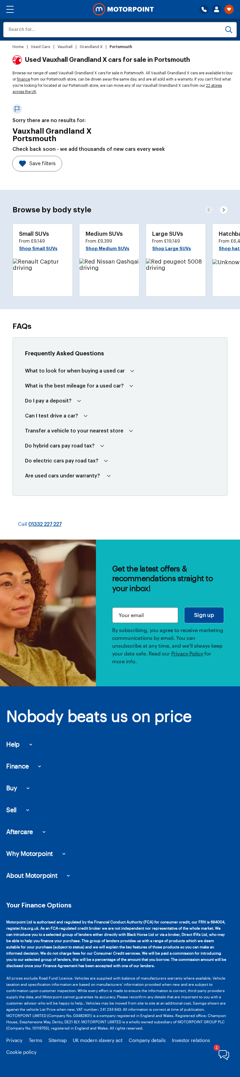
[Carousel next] (208, 210)
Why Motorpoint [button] (29, 853)
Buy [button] (11, 788)
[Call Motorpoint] (204, 9)
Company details (147, 1040)
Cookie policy (21, 1052)
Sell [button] (11, 810)
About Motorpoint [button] (32, 875)
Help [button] (13, 744)
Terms (35, 1040)
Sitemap (57, 1040)
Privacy (14, 1040)
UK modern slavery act (97, 1040)
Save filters (42, 163)
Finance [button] (17, 766)
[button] (10, 9)
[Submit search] (228, 29)
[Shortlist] (229, 9)
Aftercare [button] (19, 831)
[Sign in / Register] (216, 9)
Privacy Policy (187, 653)
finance (23, 79)
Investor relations (191, 1040)
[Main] (123, 9)
